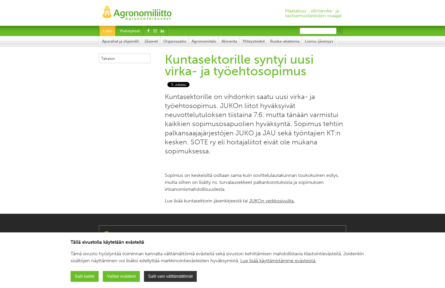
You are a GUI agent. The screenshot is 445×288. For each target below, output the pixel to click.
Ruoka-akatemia (284, 41)
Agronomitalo (204, 41)
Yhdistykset (129, 31)
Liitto (107, 31)
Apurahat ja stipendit (120, 41)
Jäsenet (151, 41)
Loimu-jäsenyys (319, 41)
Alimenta (229, 41)
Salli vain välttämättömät (170, 276)
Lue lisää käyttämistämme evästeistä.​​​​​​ (278, 261)
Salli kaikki (85, 276)
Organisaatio (174, 41)
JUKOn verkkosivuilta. (272, 201)
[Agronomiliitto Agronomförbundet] (137, 11)
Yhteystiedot (254, 41)
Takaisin (108, 58)
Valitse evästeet (121, 276)
